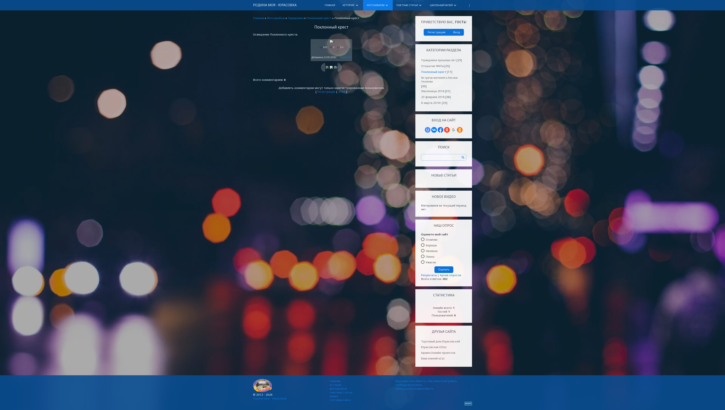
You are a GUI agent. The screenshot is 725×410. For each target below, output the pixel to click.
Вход (341, 91)
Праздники (295, 18)
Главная (258, 18)
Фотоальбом (276, 18)
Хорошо (431, 245)
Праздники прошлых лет (438, 60)
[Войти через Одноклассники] (460, 130)
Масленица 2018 (432, 91)
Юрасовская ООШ (434, 347)
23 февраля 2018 (433, 97)
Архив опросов (450, 275)
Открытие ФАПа (432, 66)
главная (335, 381)
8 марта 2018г (431, 103)
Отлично (431, 239)
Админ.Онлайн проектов (438, 353)
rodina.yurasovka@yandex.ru (414, 388)
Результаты (429, 275)
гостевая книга (340, 400)
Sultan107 (346, 57)
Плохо (430, 256)
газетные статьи (341, 392)
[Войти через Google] (453, 130)
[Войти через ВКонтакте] (434, 130)
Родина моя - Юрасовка (275, 5)
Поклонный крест (318, 18)
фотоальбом (338, 388)
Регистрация (326, 91)
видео (334, 396)
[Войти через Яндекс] (447, 130)
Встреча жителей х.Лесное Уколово (439, 79)
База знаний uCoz (433, 358)
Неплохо (432, 251)
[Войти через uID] (427, 130)
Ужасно (431, 262)
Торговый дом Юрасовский (440, 341)
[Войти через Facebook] (440, 130)
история (335, 385)
